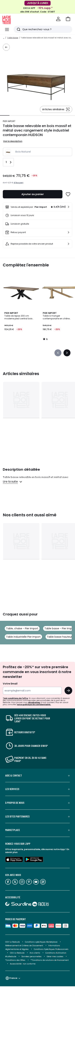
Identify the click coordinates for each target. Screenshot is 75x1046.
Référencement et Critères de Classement (24, 945)
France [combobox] (13, 978)
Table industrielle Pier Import (23, 636)
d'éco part (18, 182)
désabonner (34, 702)
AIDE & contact (13, 775)
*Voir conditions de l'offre (15, 698)
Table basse (12, 37)
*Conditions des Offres (15, 960)
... (3, 37)
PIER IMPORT (9, 121)
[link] (37, 207)
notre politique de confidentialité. (34, 704)
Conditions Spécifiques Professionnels (51, 949)
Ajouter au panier (32, 194)
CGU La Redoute (17, 953)
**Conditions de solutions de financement (50, 960)
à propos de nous (14, 802)
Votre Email (10, 683)
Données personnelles (31, 956)
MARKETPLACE (12, 829)
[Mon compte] (58, 19)
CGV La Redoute (12, 942)
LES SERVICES (12, 789)
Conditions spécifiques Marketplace (41, 942)
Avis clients (35, 953)
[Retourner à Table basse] (6, 47)
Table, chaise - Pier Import (22, 628)
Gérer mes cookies (55, 956)
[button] (68, 19)
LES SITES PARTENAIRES (17, 816)
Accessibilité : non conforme (22, 964)
